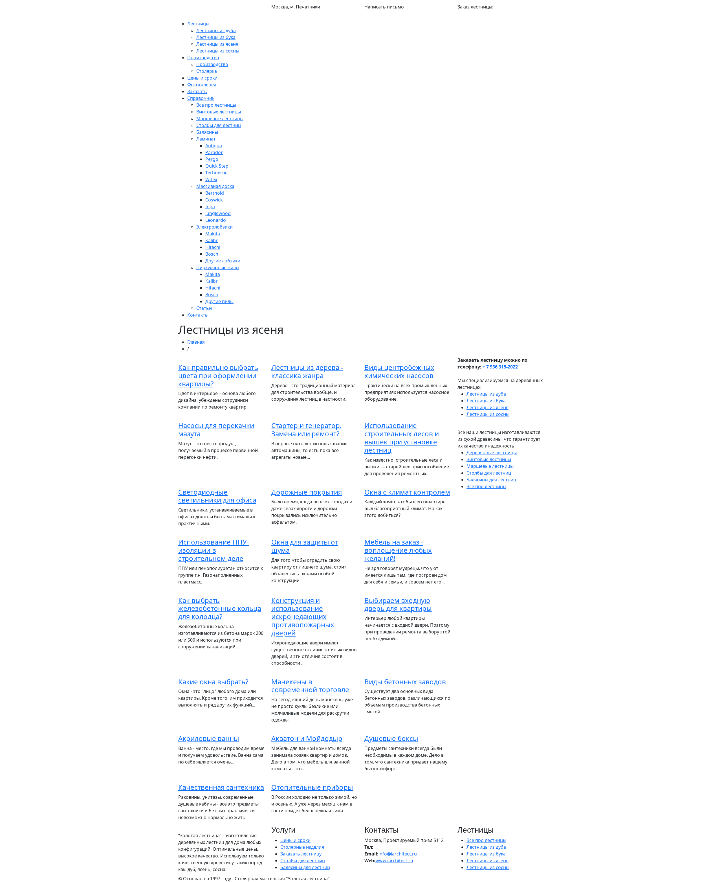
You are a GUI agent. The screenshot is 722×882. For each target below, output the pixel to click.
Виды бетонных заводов (405, 681)
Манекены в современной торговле (310, 685)
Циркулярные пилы (217, 267)
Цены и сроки (202, 78)
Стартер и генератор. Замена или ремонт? (306, 429)
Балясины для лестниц (491, 480)
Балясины (207, 132)
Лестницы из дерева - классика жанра (307, 371)
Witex (211, 179)
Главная (196, 342)
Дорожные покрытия (306, 492)
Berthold (214, 193)
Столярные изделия (302, 847)
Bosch (211, 254)
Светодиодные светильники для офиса (217, 496)
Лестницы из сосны (217, 51)
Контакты (197, 315)
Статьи (204, 308)
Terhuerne (216, 173)
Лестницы (198, 24)
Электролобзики (214, 227)
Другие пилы (219, 301)
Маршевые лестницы (219, 118)
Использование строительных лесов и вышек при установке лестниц (401, 437)
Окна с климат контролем (407, 492)
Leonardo (215, 220)
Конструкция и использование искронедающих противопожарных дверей (302, 616)
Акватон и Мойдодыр (306, 738)
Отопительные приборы (312, 787)
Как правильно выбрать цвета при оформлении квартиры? (218, 375)
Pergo (211, 159)
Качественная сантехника (221, 787)
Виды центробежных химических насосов (399, 371)
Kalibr (211, 240)
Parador (214, 152)
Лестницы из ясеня (217, 44)
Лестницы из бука (215, 37)
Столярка (206, 71)
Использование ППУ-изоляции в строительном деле (213, 550)
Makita (212, 234)
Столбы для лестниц (218, 125)
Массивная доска (215, 186)
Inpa (210, 206)
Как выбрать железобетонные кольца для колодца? (219, 608)
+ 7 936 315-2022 (500, 367)
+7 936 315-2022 (195, 17)
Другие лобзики (222, 261)
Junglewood (218, 213)
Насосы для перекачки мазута (216, 429)
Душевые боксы (391, 738)
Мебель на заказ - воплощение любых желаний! (398, 550)
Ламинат (206, 139)
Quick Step (216, 166)
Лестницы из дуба (216, 30)
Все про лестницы (216, 105)
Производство (203, 57)
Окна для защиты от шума (304, 546)
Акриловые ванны (208, 738)
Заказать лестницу (301, 854)
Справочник (200, 98)
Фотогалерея (201, 85)
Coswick (214, 200)
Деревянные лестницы (491, 452)
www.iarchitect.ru (394, 860)
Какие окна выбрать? (213, 681)
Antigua (213, 145)
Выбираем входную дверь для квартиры (398, 604)
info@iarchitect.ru (383, 13)
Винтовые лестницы (218, 112)
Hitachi (212, 247)
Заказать (197, 91)
